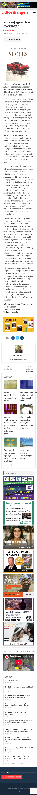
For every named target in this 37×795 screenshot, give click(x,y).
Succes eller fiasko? (12, 680)
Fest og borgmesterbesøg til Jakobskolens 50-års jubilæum (17, 705)
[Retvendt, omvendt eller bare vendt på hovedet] (10, 384)
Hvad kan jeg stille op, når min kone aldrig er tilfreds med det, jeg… (19, 757)
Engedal (23, 791)
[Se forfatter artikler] (18, 349)
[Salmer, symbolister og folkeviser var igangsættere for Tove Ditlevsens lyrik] (10, 409)
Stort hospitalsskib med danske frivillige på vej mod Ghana (17, 696)
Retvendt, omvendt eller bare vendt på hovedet (18, 713)
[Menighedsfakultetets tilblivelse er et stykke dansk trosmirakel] (27, 384)
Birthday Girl (7, 369)
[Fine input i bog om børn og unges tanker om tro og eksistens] (10, 442)
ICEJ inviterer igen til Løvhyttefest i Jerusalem (19, 749)
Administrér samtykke (12, 777)
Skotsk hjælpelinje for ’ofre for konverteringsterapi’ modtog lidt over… (18, 739)
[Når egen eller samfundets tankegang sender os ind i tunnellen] (27, 409)
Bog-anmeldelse (8, 30)
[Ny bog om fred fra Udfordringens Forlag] (27, 442)
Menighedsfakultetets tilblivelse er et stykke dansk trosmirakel (18, 722)
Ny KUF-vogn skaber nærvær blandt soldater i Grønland (19, 688)
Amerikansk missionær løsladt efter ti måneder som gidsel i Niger (19, 730)
